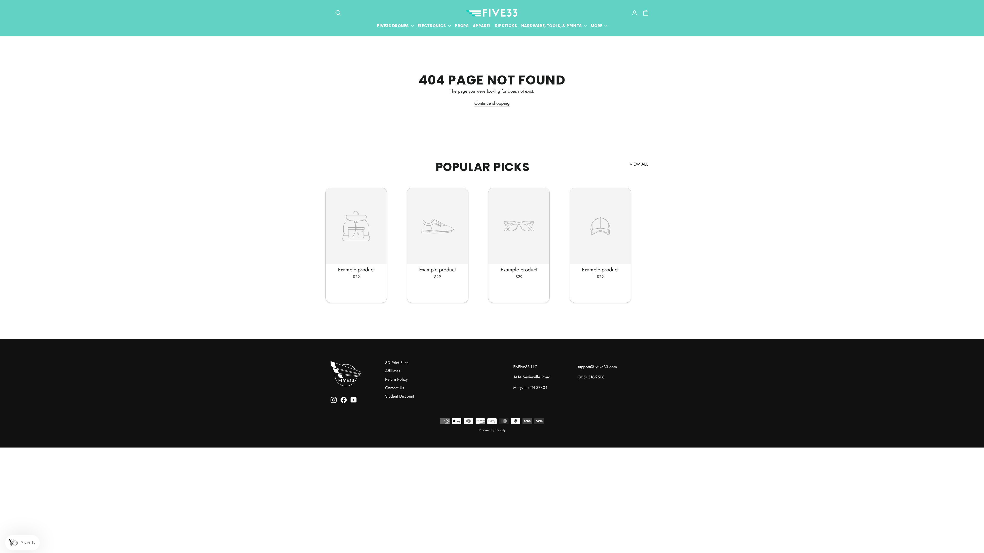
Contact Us (394, 388)
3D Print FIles (396, 363)
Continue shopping (492, 103)
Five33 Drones (393, 25)
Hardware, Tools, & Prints (552, 25)
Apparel (482, 25)
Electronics (432, 25)
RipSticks (506, 25)
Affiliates (392, 371)
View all (639, 164)
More (597, 25)
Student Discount (399, 396)
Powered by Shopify (492, 430)
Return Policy (396, 379)
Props (462, 25)
